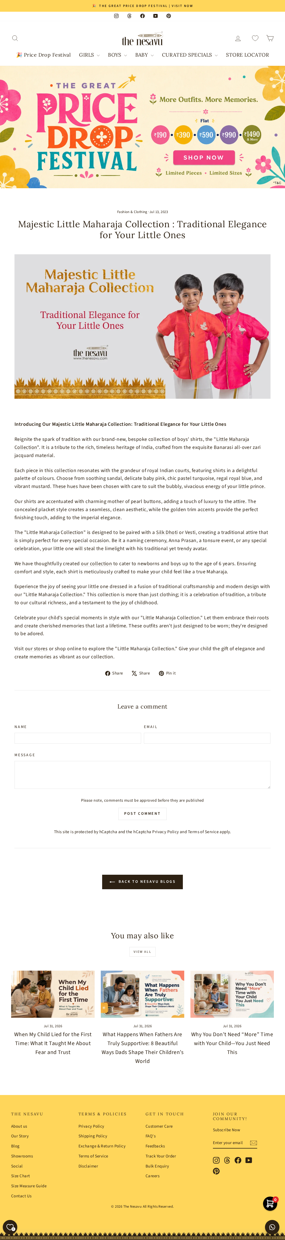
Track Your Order (161, 1156)
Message (24, 755)
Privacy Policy (165, 832)
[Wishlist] (255, 38)
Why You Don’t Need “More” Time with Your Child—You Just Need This (232, 1043)
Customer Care (159, 1126)
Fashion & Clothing (132, 211)
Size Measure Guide (28, 1186)
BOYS (115, 55)
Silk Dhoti (167, 532)
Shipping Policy (92, 1136)
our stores (36, 648)
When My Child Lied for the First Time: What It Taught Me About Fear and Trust (53, 1043)
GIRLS (87, 55)
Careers (152, 1176)
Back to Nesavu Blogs (146, 881)
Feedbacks (155, 1146)
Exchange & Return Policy (102, 1146)
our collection (96, 563)
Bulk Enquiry (157, 1166)
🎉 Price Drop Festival (43, 55)
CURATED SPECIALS (188, 55)
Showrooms (22, 1156)
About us (19, 1126)
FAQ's (151, 1136)
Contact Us (21, 1196)
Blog (15, 1146)
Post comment (142, 813)
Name (20, 727)
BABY (142, 55)
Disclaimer (88, 1166)
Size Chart (20, 1176)
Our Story (20, 1136)
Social (17, 1166)
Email (151, 727)
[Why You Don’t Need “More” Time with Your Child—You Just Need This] (232, 994)
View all (142, 951)
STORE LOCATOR (247, 55)
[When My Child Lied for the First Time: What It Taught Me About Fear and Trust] (53, 994)
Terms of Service (203, 832)
